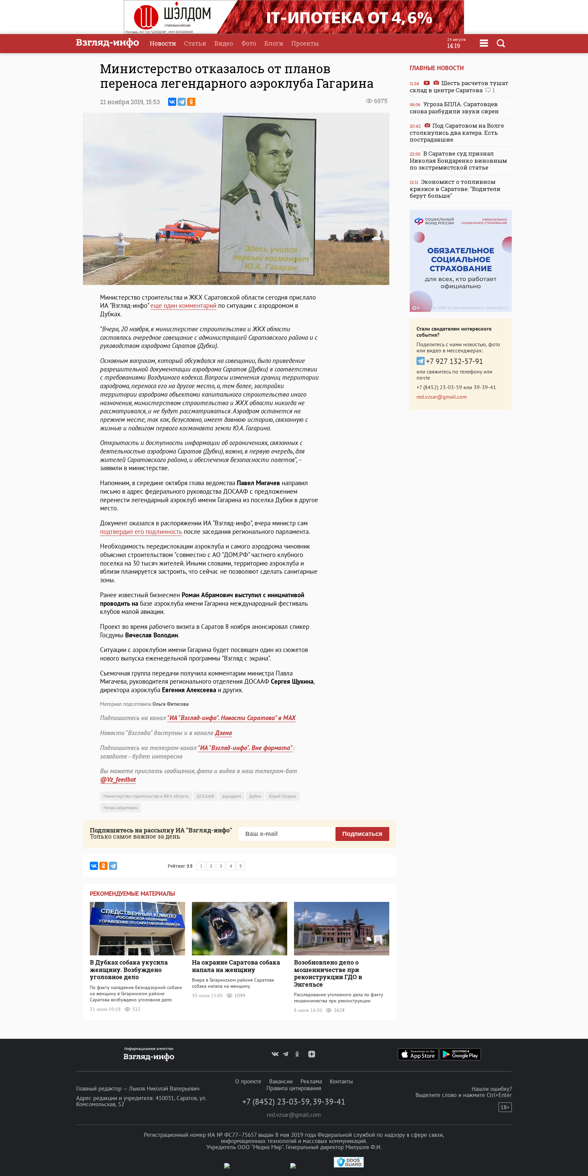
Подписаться (362, 833)
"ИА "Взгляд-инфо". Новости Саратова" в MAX (231, 718)
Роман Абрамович (120, 808)
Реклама (311, 1081)
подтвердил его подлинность (141, 531)
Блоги (273, 43)
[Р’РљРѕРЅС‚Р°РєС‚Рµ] (172, 102)
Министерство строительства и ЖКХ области (146, 796)
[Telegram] (182, 102)
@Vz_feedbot (118, 779)
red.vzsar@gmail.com (441, 396)
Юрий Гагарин (282, 796)
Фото (248, 43)
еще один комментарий (183, 305)
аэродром (231, 796)
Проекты (305, 43)
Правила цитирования (293, 1088)
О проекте (248, 1081)
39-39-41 (485, 387)
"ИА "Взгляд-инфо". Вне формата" (245, 748)
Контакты (341, 1081)
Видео (223, 43)
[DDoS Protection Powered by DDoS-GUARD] (349, 1166)
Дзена (223, 733)
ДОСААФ (205, 796)
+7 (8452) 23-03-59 (439, 387)
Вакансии (281, 1081)
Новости (163, 43)
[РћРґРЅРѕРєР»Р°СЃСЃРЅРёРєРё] (191, 102)
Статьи (195, 43)
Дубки (255, 796)
